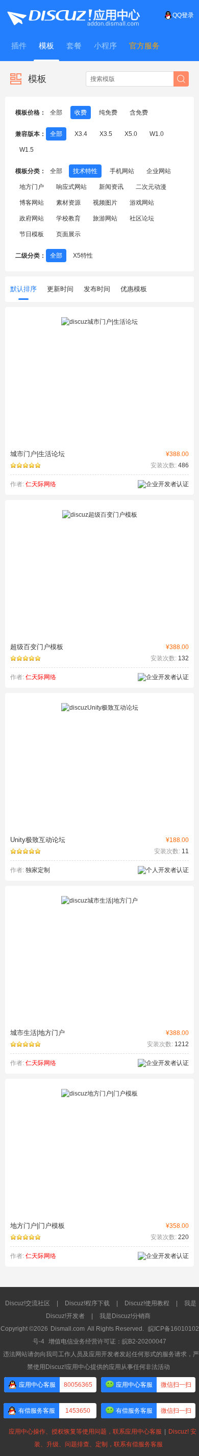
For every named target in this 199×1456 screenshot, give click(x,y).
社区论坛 (142, 218)
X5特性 (83, 255)
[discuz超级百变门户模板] (99, 514)
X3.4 (80, 133)
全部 (56, 112)
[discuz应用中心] (73, 15)
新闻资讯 (111, 186)
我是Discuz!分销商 (125, 1316)
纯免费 (108, 112)
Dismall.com (68, 1328)
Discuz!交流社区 (27, 1303)
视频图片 (105, 202)
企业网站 (158, 171)
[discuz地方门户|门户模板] (99, 1093)
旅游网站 (105, 218)
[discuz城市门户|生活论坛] (99, 321)
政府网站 (31, 218)
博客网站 (31, 202)
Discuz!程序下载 (87, 1303)
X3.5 (106, 133)
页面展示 (68, 234)
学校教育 (68, 218)
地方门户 (31, 186)
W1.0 (157, 133)
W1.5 (26, 149)
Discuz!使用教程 (147, 1303)
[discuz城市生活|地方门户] (99, 900)
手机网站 (122, 171)
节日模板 (31, 234)
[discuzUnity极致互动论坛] (99, 707)
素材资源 (68, 202)
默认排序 (23, 289)
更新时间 (60, 289)
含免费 (139, 112)
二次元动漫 (151, 186)
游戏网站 (142, 202)
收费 (80, 112)
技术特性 (85, 171)
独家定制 (38, 870)
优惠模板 (133, 289)
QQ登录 (183, 15)
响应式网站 (71, 186)
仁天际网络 (41, 484)
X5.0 (131, 133)
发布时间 (97, 289)
